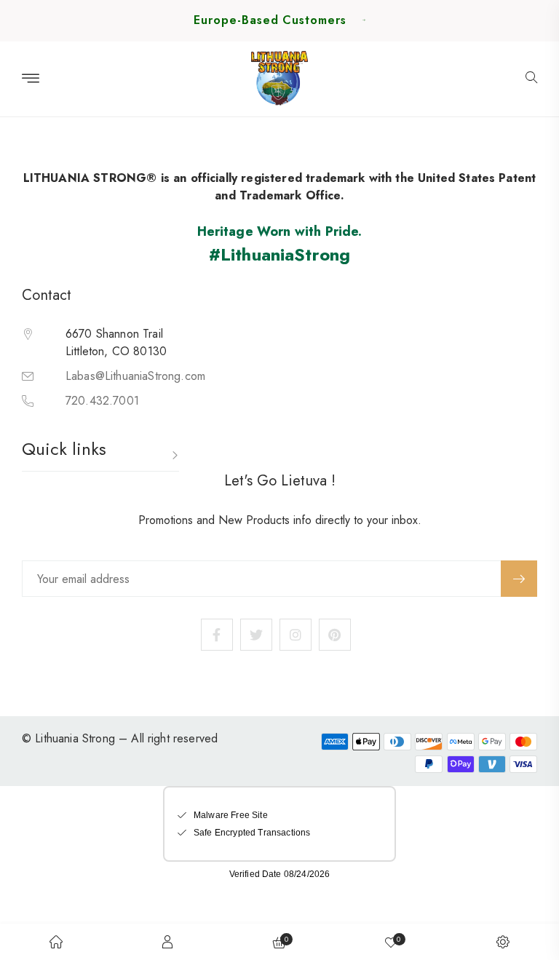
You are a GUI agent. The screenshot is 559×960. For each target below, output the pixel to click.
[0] (391, 942)
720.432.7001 (102, 400)
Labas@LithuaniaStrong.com (135, 376)
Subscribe (519, 578)
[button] (531, 78)
